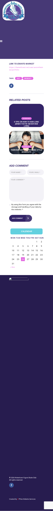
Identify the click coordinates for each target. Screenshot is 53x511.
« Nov (12, 267)
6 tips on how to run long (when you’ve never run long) (26, 124)
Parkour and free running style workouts (26, 151)
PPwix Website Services (27, 499)
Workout (28, 78)
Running (26, 118)
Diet (18, 78)
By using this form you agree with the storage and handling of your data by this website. (26, 207)
